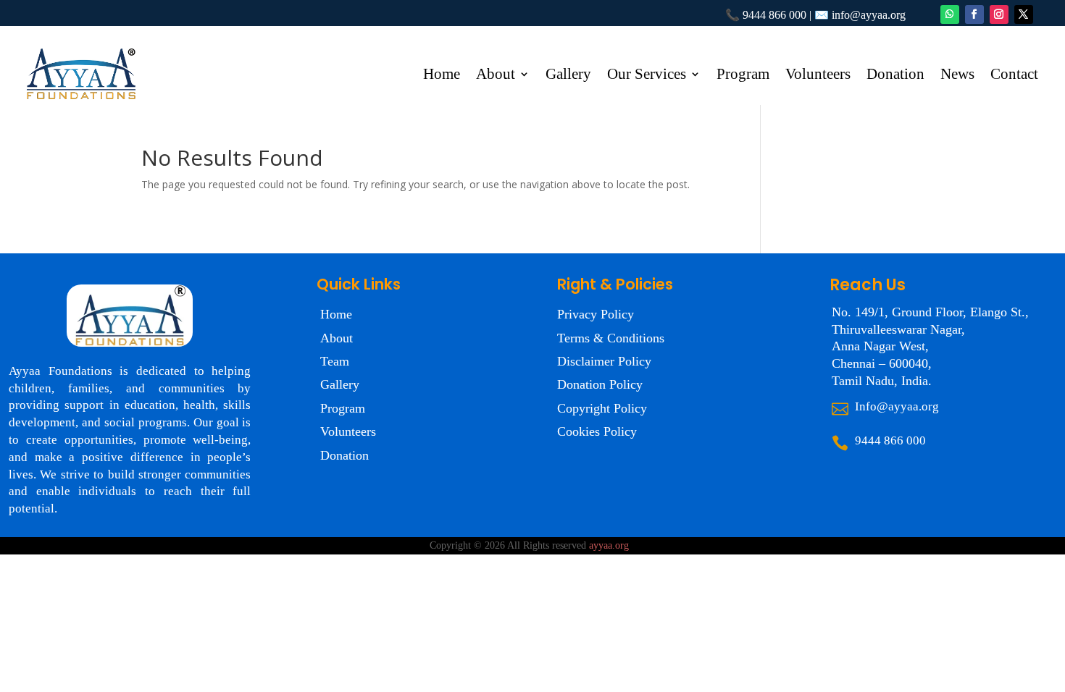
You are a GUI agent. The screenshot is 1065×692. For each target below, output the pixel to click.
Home (441, 76)
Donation (895, 76)
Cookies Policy (597, 431)
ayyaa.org (609, 545)
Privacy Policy (595, 314)
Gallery (568, 76)
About (495, 76)
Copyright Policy (602, 408)
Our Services (646, 76)
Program (743, 76)
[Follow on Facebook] (974, 14)
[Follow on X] (1023, 14)
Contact (1014, 76)
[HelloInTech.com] (633, 545)
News (957, 76)
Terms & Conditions (610, 338)
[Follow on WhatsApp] (949, 14)
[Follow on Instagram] (999, 14)
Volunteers (818, 76)
